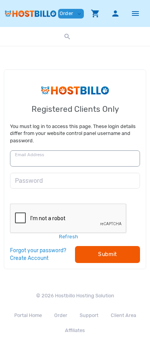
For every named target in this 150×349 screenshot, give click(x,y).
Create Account (29, 258)
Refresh (68, 236)
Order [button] (71, 13)
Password (29, 180)
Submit (107, 254)
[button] (95, 13)
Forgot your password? (38, 250)
